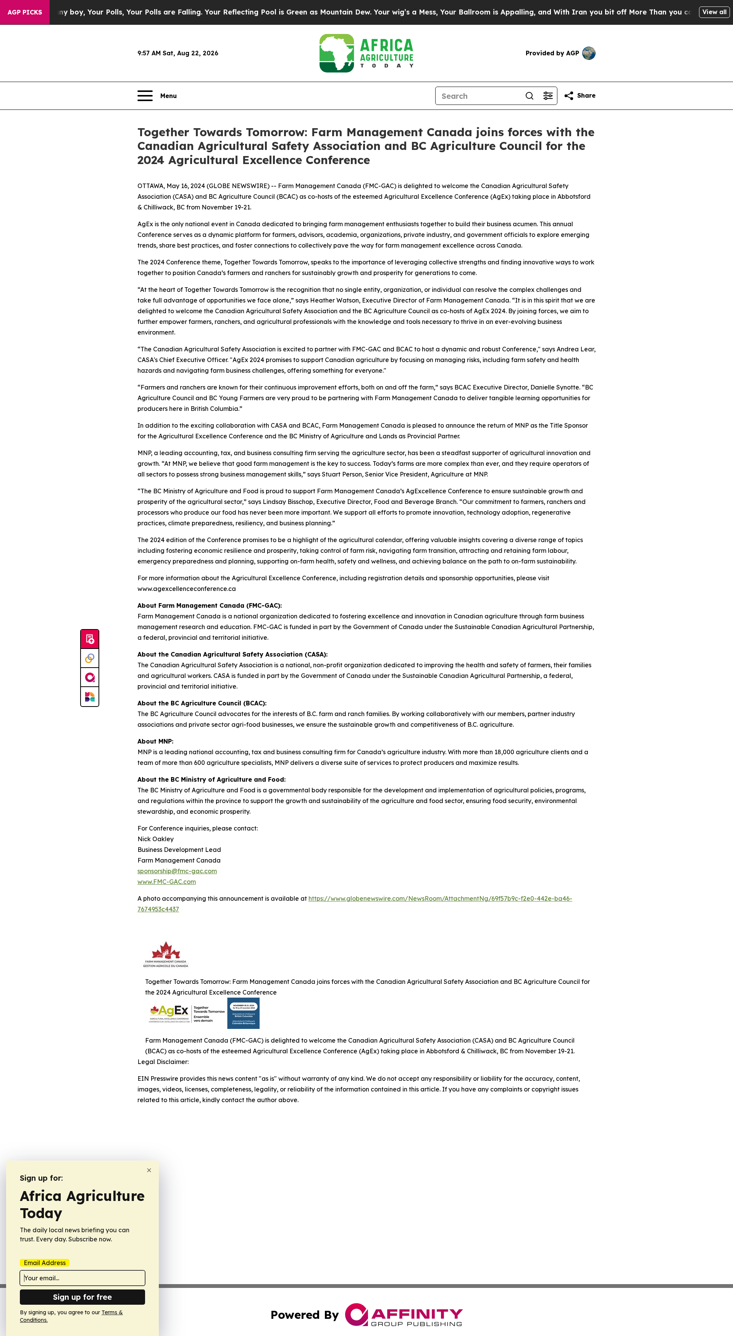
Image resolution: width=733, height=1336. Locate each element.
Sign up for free (82, 1297)
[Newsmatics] (89, 696)
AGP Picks (25, 12)
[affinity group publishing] (89, 677)
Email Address (45, 1263)
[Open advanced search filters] (548, 96)
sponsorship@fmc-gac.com (177, 871)
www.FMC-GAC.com (166, 881)
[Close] (149, 1170)
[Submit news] (89, 639)
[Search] (529, 96)
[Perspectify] (89, 658)
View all (714, 12)
